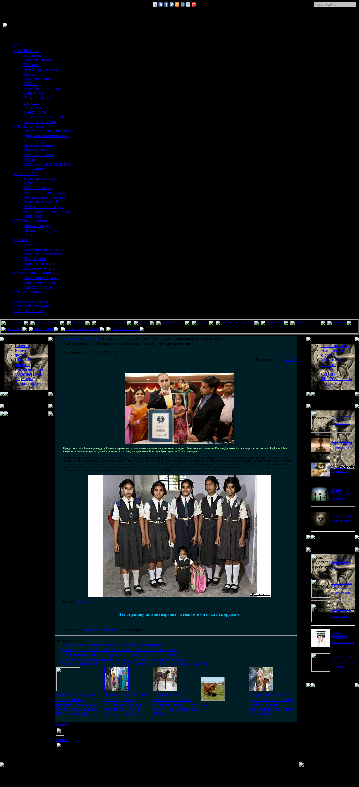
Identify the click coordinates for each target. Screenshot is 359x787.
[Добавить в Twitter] (172, 4)
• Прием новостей (30, 292)
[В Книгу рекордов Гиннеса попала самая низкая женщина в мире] (116, 690)
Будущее (31, 102)
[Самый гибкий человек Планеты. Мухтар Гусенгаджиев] (68, 689)
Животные (33, 93)
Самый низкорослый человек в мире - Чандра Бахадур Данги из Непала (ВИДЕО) (134, 664)
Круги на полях (38, 188)
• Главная (22, 46)
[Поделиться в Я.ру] (155, 4)
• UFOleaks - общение (33, 221)
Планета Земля (37, 79)
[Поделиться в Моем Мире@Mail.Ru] (183, 4)
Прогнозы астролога (42, 254)
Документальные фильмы (47, 135)
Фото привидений (40, 202)
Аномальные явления (43, 117)
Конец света (35, 112)
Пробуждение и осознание (48, 164)
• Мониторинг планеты (35, 273)
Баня (28, 235)
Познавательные (39, 145)
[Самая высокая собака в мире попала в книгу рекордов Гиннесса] (165, 690)
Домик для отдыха (40, 230)
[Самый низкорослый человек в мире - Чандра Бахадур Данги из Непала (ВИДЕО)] (261, 690)
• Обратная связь (29, 310)
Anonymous (34, 169)
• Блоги (20, 240)
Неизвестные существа (44, 197)
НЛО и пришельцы (41, 69)
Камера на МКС (38, 287)
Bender (62, 725)
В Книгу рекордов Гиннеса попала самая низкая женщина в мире (119, 649)
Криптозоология (39, 154)
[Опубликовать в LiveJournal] (188, 4)
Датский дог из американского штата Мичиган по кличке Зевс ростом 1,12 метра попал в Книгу (175, 704)
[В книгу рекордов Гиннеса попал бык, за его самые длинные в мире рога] (213, 699)
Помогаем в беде (39, 268)
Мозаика (32, 244)
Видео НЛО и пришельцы (47, 131)
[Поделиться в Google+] (194, 4)
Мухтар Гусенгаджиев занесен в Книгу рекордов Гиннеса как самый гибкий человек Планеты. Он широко (76, 704)
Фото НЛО (34, 183)
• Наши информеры (31, 306)
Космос (30, 83)
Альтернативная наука (44, 249)
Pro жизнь (33, 55)
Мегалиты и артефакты (45, 192)
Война (30, 74)
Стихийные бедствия (43, 88)
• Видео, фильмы (29, 126)
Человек (31, 65)
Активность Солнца (42, 277)
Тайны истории (38, 98)
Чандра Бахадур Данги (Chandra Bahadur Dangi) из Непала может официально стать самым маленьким (271, 704)
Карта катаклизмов (41, 282)
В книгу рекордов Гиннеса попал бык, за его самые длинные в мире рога (126, 659)
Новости (91, 630)
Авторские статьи (40, 121)
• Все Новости (26, 50)
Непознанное (36, 150)
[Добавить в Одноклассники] (177, 4)
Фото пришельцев (40, 178)
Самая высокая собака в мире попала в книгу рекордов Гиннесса (119, 654)
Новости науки (37, 60)
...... (204, 704)
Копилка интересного (43, 263)
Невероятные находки (44, 206)
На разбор (33, 216)
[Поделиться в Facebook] (166, 4)
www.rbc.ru (84, 601)
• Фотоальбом (26, 173)
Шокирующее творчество (47, 211)
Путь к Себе (35, 258)
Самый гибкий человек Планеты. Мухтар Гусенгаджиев (111, 645)
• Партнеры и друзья (32, 301)
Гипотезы (32, 107)
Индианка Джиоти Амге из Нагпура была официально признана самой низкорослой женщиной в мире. (126, 704)
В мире (30, 159)
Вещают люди (36, 225)
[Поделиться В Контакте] (160, 4)
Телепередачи (36, 140)
